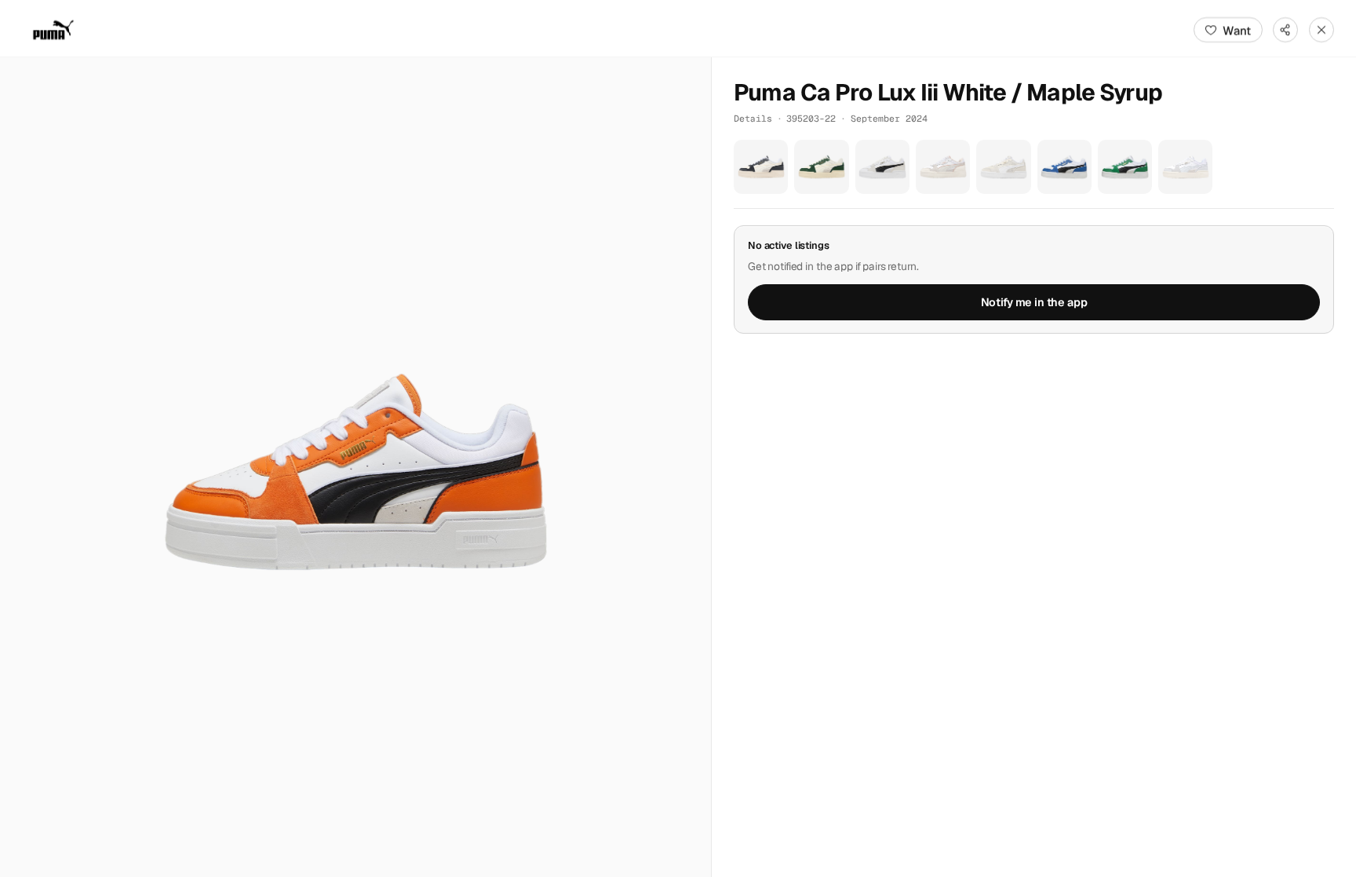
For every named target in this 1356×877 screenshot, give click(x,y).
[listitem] (761, 167)
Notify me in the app (1034, 302)
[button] (355, 467)
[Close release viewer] (1321, 29)
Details (753, 118)
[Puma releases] (53, 30)
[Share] (1285, 29)
